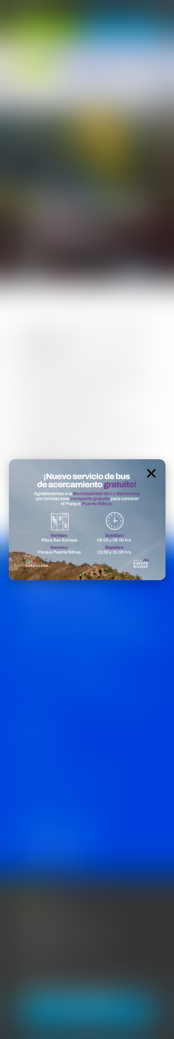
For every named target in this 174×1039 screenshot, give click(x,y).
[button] (151, 473)
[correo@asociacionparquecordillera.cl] (15, 950)
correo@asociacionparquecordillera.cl (64, 948)
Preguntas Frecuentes (39, 802)
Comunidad (36, 66)
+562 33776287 (39, 965)
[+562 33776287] (15, 967)
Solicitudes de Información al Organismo (60, 783)
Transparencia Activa (37, 765)
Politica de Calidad (33, 746)
